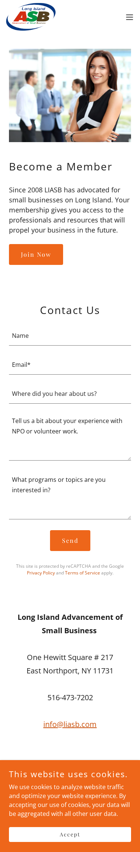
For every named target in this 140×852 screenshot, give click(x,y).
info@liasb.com (70, 724)
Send (70, 540)
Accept (70, 834)
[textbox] (70, 336)
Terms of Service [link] (82, 573)
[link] (31, 17)
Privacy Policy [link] (41, 573)
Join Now (36, 254)
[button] (129, 17)
